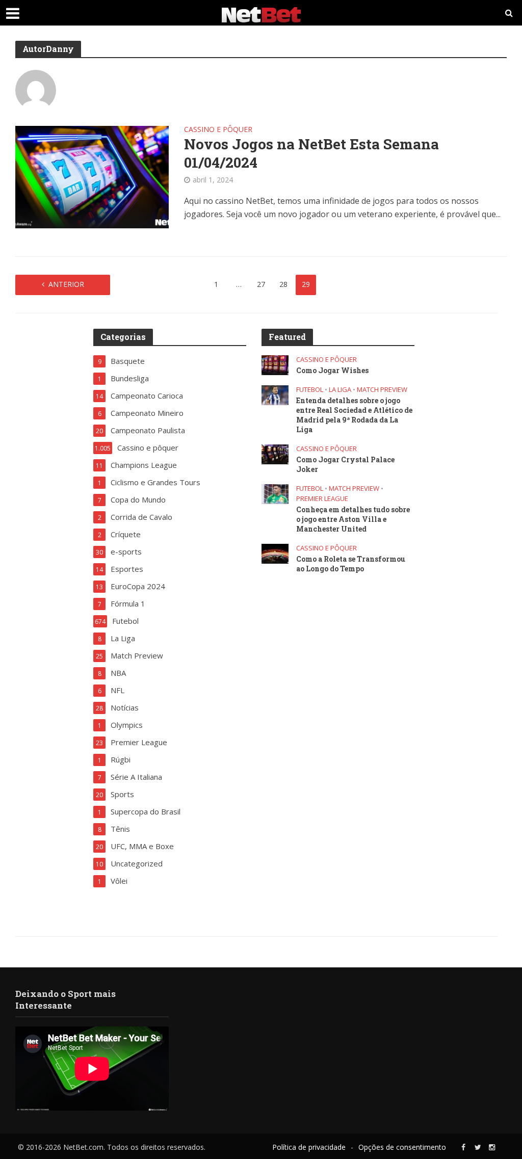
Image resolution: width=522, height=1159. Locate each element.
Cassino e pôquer (218, 130)
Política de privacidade (309, 1147)
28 (283, 284)
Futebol (309, 389)
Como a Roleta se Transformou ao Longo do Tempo (350, 563)
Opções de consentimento (402, 1147)
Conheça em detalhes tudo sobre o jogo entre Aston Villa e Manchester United (353, 519)
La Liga (340, 389)
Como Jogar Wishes (332, 370)
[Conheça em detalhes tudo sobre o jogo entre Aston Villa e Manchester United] (275, 493)
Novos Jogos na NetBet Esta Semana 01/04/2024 (311, 153)
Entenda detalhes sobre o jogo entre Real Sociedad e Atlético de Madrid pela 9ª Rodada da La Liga (354, 415)
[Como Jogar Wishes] (275, 364)
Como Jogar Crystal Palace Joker (345, 464)
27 (261, 284)
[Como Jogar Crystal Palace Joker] (275, 453)
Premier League (322, 498)
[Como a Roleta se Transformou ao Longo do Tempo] (275, 552)
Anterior (66, 284)
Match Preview (382, 389)
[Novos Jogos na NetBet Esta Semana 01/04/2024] (92, 176)
